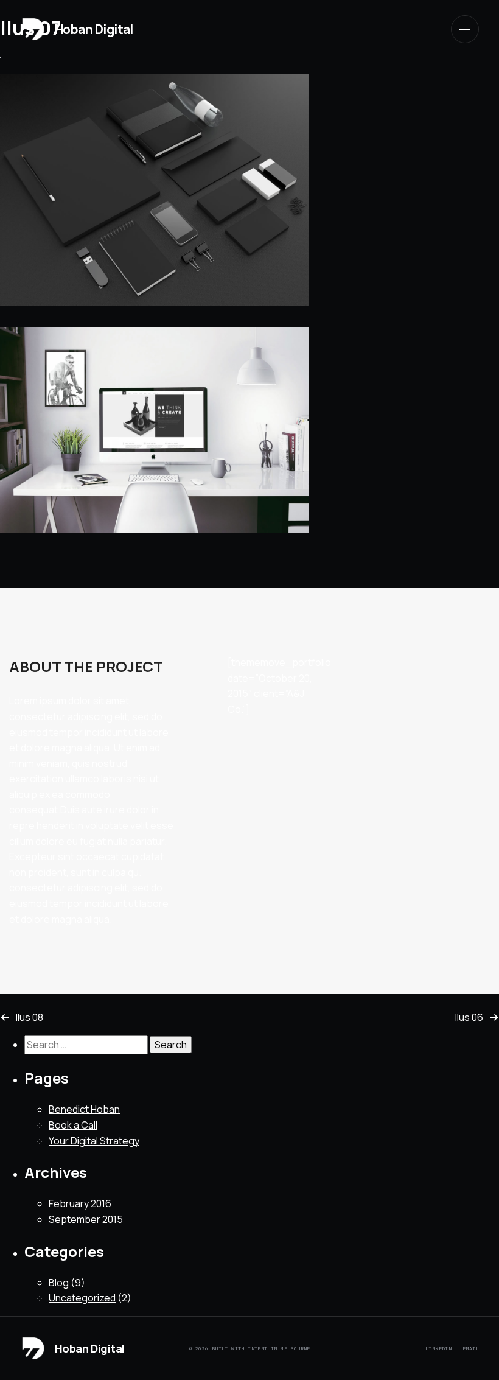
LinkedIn (438, 1348)
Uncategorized (82, 1298)
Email (470, 1348)
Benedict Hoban (84, 1109)
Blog (59, 1282)
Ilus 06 (469, 1017)
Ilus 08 (29, 1017)
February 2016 (80, 1203)
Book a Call (73, 1125)
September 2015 (86, 1219)
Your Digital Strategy (94, 1140)
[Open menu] (465, 29)
